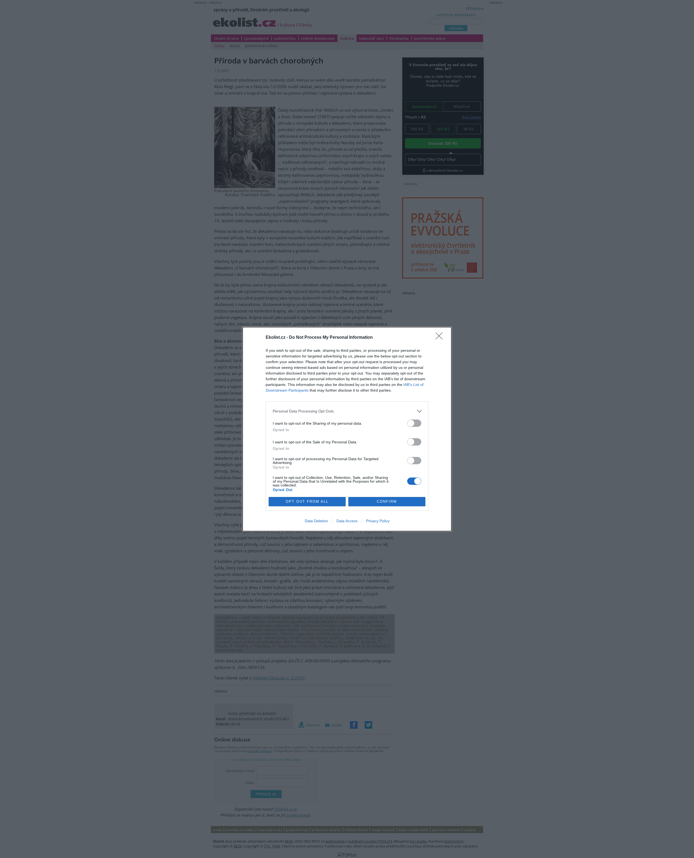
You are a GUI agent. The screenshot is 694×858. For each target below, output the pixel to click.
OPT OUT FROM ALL (307, 501)
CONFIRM (387, 501)
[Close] (441, 338)
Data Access (347, 521)
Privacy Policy (378, 521)
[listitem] (347, 411)
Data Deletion (316, 521)
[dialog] (347, 429)
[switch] (414, 423)
